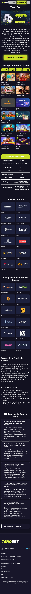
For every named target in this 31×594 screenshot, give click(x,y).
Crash (17, 70)
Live (10, 70)
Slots (25, 70)
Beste (3, 70)
